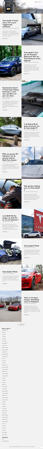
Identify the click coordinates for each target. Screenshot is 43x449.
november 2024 (5, 369)
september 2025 (5, 354)
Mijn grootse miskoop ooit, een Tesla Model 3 (32, 188)
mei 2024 (4, 382)
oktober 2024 (4, 371)
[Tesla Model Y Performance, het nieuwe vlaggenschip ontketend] (32, 29)
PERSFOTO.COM (6, 1)
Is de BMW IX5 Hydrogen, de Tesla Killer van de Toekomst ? (11, 218)
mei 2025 (4, 362)
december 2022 (5, 415)
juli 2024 (3, 378)
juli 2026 (3, 332)
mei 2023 (4, 406)
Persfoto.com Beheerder (7, 28)
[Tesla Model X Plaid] (11, 252)
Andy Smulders (27, 129)
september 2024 (5, 373)
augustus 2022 (5, 421)
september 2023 (5, 397)
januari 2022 (4, 434)
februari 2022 (4, 432)
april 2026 (4, 338)
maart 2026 (4, 341)
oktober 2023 (4, 395)
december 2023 (5, 391)
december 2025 (5, 347)
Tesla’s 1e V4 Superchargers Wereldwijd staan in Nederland (31, 300)
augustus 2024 (5, 375)
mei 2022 (4, 428)
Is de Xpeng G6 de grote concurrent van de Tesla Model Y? (31, 126)
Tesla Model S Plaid (10, 272)
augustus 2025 (5, 356)
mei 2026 (4, 336)
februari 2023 (4, 410)
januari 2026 (4, 345)
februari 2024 (4, 386)
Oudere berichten (21, 324)
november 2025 (5, 349)
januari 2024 (4, 388)
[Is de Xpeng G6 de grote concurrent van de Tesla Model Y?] (11, 132)
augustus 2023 (5, 399)
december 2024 (5, 367)
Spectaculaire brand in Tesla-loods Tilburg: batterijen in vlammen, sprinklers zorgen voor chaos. (11, 92)
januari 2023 (4, 412)
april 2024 (4, 384)
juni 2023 (4, 404)
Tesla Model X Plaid (31, 246)
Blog (3, 438)
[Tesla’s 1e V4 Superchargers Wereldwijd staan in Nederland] (11, 306)
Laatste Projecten (5, 441)
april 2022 (4, 430)
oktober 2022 (4, 419)
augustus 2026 (5, 330)
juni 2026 (4, 334)
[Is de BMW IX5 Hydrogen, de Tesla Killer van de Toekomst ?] (32, 224)
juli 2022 (3, 423)
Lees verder (5, 38)
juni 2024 (4, 380)
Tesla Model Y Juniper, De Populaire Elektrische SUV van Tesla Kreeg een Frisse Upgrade (32, 56)
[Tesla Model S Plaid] (32, 278)
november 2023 (5, 393)
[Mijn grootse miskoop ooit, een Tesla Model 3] (11, 194)
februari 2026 (4, 343)
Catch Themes (31, 446)
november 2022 (5, 417)
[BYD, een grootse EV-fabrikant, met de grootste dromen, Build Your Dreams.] (32, 163)
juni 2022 (4, 425)
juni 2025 (4, 360)
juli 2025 (3, 358)
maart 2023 (4, 408)
